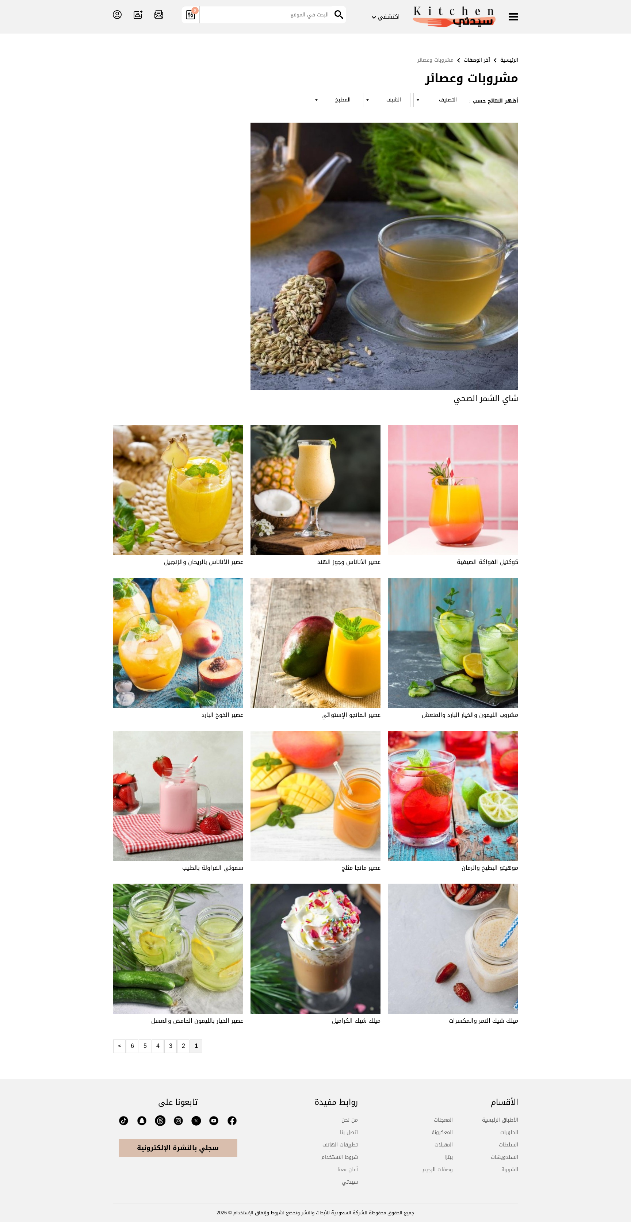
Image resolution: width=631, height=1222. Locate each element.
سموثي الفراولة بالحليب (212, 867)
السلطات (508, 1145)
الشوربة (509, 1170)
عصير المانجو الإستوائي (350, 714)
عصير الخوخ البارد (222, 714)
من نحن (349, 1120)
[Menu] (513, 17)
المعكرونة (442, 1132)
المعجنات (443, 1120)
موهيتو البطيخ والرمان (490, 867)
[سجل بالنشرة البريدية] (158, 15)
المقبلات (444, 1145)
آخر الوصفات (477, 60)
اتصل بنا (349, 1132)
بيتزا (448, 1157)
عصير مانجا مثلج (361, 867)
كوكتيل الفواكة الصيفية (487, 562)
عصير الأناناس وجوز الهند (348, 562)
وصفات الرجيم (437, 1170)
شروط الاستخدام (339, 1157)
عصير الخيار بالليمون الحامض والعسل (197, 1020)
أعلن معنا (347, 1170)
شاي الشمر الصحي (486, 398)
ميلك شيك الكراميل (356, 1020)
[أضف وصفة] (138, 15)
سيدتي (350, 1182)
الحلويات (509, 1132)
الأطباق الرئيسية (500, 1120)
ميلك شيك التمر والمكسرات (483, 1020)
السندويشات (504, 1157)
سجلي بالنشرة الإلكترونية (178, 1148)
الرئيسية (509, 60)
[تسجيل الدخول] (117, 15)
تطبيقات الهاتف (340, 1145)
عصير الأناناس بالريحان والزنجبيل (203, 562)
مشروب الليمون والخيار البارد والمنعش (470, 714)
